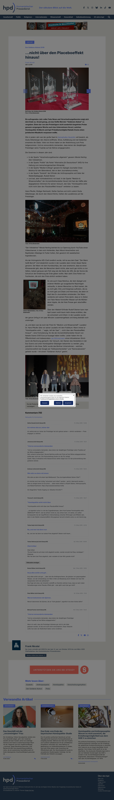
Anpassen (44, 403)
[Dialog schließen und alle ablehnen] (73, 395)
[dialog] (57, 400)
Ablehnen (58, 403)
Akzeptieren (68, 403)
